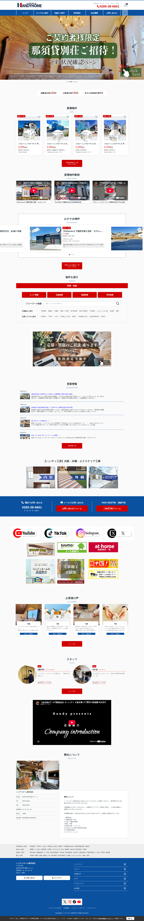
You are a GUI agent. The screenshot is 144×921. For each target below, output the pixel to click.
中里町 (84, 849)
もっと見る (72, 691)
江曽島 (68, 855)
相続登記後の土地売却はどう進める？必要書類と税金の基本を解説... (52, 394)
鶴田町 (32, 849)
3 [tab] (71, 81)
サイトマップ (91, 908)
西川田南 (79, 849)
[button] (69, 254)
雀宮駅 (112, 311)
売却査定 (77, 13)
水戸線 (102, 852)
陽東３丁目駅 (64, 311)
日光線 (62, 852)
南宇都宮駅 (74, 311)
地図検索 (84, 295)
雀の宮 (72, 849)
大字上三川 (56, 849)
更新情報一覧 (72, 445)
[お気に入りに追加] (39, 117)
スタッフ (76, 869)
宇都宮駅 (43, 311)
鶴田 (36, 855)
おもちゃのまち (76, 855)
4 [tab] (72, 81)
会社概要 (94, 13)
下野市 (50, 316)
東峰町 (67, 849)
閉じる (130, 918)
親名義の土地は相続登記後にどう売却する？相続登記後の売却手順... (52, 407)
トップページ (78, 864)
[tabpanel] (72, 48)
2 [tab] (69, 81)
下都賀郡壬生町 (83, 316)
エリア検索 (34, 295)
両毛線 (108, 852)
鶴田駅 (50, 311)
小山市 (56, 316)
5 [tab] (74, 81)
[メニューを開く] (125, 13)
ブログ (76, 878)
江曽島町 (44, 849)
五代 (62, 849)
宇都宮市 (43, 316)
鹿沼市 (103, 316)
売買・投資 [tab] (72, 286)
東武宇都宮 (61, 855)
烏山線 (75, 852)
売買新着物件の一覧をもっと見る (72, 163)
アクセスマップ (79, 883)
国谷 (84, 855)
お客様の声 (77, 874)
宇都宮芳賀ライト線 (93, 852)
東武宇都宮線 (54, 852)
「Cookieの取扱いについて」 (105, 918)
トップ (25, 13)
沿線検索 (59, 295)
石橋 (40, 855)
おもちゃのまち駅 (102, 311)
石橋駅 (56, 311)
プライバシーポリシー (78, 908)
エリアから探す (42, 13)
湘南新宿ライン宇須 (43, 852)
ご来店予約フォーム (112, 508)
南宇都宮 (54, 855)
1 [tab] (67, 81)
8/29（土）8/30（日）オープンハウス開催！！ (45, 435)
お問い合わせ (111, 13)
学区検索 (109, 295)
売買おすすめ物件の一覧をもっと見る (72, 265)
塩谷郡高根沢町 (94, 316)
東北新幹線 (68, 852)
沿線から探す (59, 13)
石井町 (49, 849)
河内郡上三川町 (65, 316)
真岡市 (74, 316)
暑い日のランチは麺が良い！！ (41, 421)
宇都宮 (32, 855)
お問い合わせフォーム (72, 508)
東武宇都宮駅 (83, 311)
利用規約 (66, 908)
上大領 (37, 849)
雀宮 (88, 855)
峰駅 (117, 311)
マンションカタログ (55, 908)
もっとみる (72, 644)
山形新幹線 (82, 852)
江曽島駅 (92, 311)
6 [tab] (76, 81)
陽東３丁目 (46, 855)
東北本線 (33, 852)
